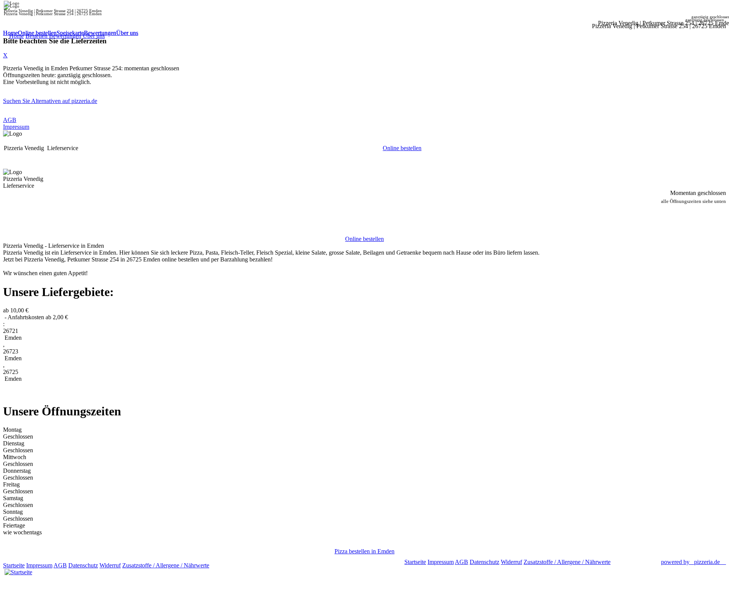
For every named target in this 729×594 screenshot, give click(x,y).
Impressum (16, 127)
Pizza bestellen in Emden (364, 551)
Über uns (127, 33)
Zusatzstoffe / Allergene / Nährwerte (165, 565)
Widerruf (110, 565)
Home (10, 33)
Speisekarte (70, 33)
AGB (9, 120)
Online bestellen (37, 33)
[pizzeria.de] (18, 570)
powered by (690, 562)
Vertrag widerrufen (233, 565)
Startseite (14, 565)
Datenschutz (83, 565)
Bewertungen (100, 33)
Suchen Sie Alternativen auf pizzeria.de (50, 101)
